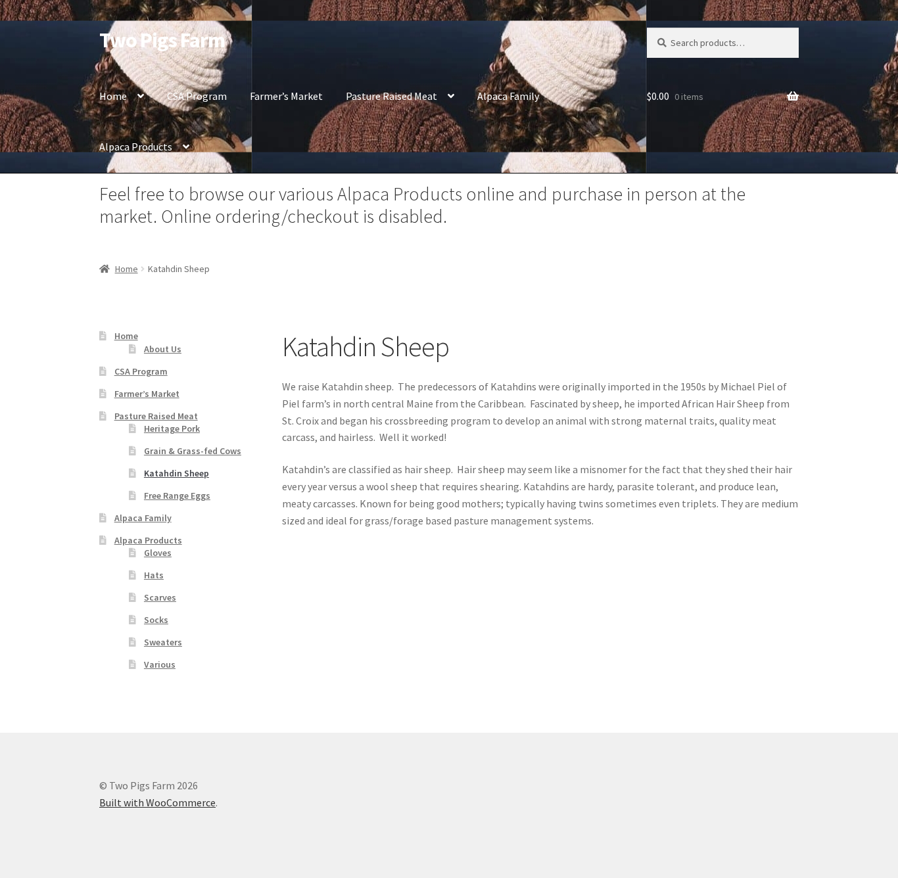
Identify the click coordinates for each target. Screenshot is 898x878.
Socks (156, 620)
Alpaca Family (508, 96)
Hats (154, 575)
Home (113, 96)
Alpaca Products (135, 146)
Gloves (158, 553)
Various (160, 664)
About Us (162, 349)
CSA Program (197, 96)
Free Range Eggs (177, 495)
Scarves (160, 597)
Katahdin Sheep (176, 473)
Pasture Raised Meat (391, 96)
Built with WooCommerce (157, 802)
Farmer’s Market (286, 96)
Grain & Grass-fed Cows (192, 451)
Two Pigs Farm (162, 40)
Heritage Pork (172, 428)
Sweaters (163, 642)
